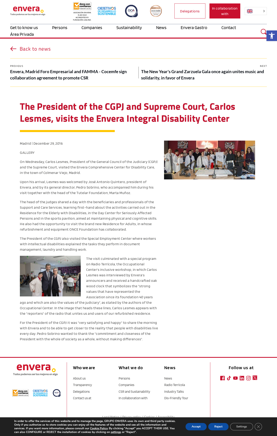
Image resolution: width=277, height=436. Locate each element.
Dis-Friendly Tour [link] (176, 398)
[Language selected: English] (254, 11)
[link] (271, 35)
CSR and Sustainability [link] (134, 391)
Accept (196, 426)
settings (116, 432)
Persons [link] (124, 378)
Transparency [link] (82, 385)
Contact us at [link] (82, 398)
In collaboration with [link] (133, 398)
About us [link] (79, 378)
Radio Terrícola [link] (174, 385)
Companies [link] (126, 385)
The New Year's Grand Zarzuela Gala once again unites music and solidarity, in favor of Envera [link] (202, 74)
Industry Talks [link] (174, 391)
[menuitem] (31, 27)
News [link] (168, 378)
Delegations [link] (81, 391)
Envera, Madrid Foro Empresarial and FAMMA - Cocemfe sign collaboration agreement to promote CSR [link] (68, 74)
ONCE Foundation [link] (83, 229)
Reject (218, 426)
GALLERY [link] (27, 152)
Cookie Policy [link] (98, 428)
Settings (241, 426)
